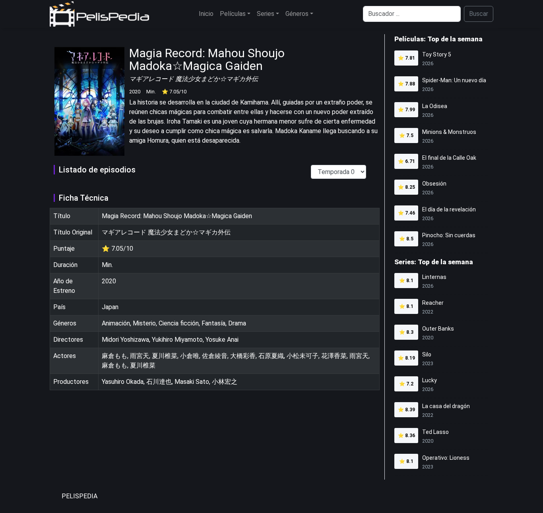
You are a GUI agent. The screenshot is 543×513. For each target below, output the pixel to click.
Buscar (478, 13)
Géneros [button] (296, 13)
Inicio (206, 13)
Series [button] (265, 13)
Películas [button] (233, 13)
